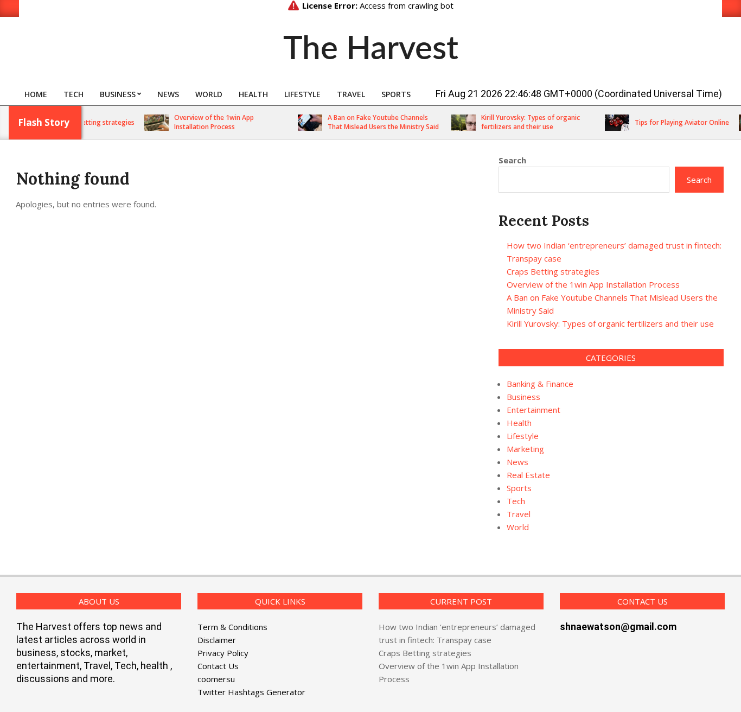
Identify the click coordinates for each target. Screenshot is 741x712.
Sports (519, 487)
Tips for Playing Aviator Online (672, 122)
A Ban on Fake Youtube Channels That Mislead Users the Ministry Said (374, 122)
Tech (516, 500)
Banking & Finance (540, 383)
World (518, 527)
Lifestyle (523, 435)
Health (519, 422)
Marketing (525, 448)
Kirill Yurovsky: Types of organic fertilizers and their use (521, 122)
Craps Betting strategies (87, 122)
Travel (519, 513)
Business (523, 396)
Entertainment (533, 409)
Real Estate (528, 474)
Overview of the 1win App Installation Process (205, 122)
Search (512, 160)
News (517, 461)
